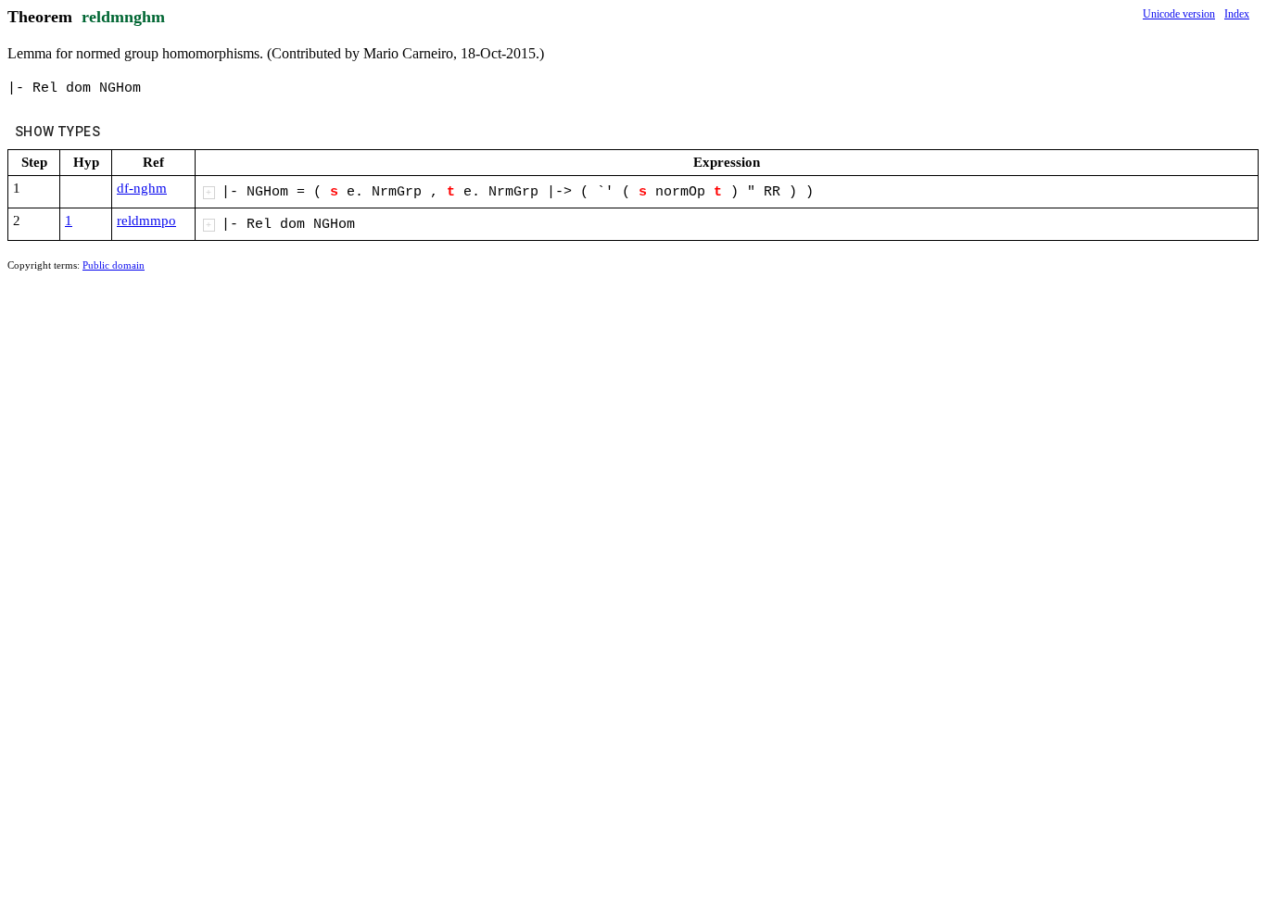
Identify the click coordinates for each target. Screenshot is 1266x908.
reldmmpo (146, 220)
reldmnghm (123, 16)
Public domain (113, 265)
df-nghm (142, 188)
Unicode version (1179, 13)
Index (1236, 13)
